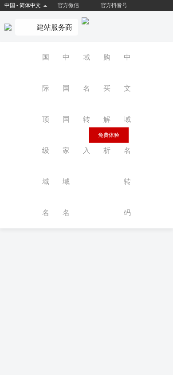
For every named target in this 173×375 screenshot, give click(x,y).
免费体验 (108, 135)
